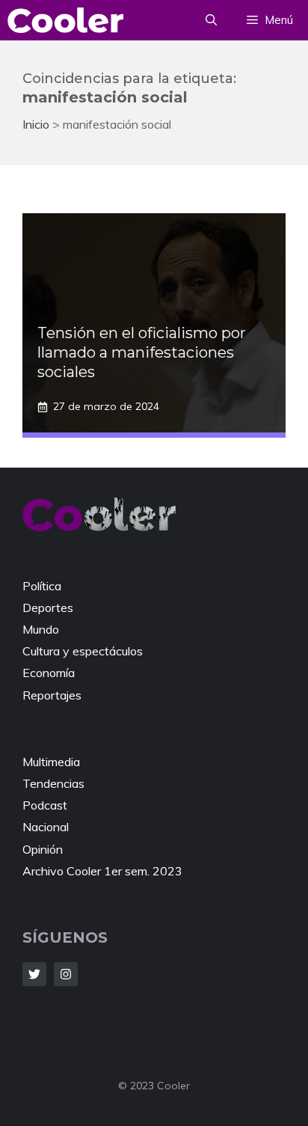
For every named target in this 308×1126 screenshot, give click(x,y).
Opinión (42, 849)
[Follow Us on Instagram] (66, 974)
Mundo (40, 629)
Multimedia (51, 761)
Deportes (47, 607)
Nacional (45, 826)
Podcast (44, 805)
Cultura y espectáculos (82, 650)
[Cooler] (65, 20)
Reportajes (51, 695)
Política (41, 585)
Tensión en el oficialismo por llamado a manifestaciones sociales (141, 352)
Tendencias (53, 783)
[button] (211, 20)
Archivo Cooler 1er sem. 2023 (102, 870)
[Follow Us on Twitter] (34, 974)
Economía (48, 672)
